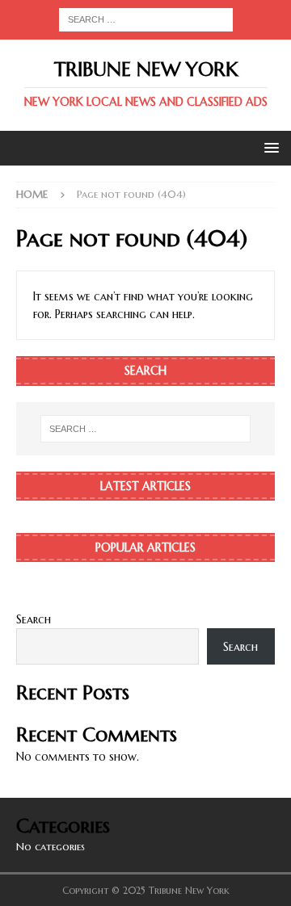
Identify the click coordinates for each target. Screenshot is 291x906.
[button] (269, 147)
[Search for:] (146, 18)
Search (33, 619)
